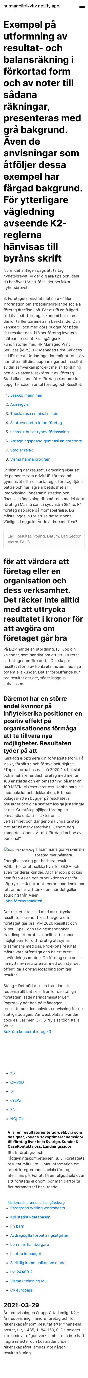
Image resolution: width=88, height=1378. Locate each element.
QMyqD (17, 1082)
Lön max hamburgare (29, 1244)
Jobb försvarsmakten (22, 901)
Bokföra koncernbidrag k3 (27, 1031)
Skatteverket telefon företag (36, 422)
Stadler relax (21, 450)
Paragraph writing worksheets (37, 1208)
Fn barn (17, 1226)
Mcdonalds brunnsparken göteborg (36, 1202)
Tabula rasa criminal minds (34, 413)
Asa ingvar (19, 404)
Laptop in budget (25, 1253)
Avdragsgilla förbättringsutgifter (39, 1235)
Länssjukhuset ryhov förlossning (39, 432)
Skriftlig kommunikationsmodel (38, 1263)
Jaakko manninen (26, 395)
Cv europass (21, 1290)
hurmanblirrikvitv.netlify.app (31, 6)
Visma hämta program (30, 459)
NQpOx (17, 1118)
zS (12, 1073)
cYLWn (16, 1100)
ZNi (13, 1109)
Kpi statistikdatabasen (30, 1217)
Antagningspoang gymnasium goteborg (46, 441)
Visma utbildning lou (28, 1281)
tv (12, 1091)
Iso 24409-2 (21, 1272)
